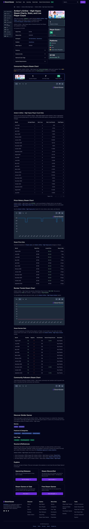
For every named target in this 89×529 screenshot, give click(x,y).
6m (20, 213)
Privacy (34, 526)
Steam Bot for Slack (79, 509)
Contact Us (53, 526)
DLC (28, 506)
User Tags (53, 509)
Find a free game (51, 493)
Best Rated (41, 504)
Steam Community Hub (55, 456)
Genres (52, 504)
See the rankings (25, 479)
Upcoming (28, 2)
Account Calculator (79, 514)
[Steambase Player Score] (60, 29)
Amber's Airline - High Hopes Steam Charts (44, 6)
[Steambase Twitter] (8, 510)
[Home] (14, 6)
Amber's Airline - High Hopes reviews (48, 295)
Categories (53, 506)
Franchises (53, 517)
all (25, 83)
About (48, 526)
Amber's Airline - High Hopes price (26, 209)
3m (20, 83)
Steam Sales (35, 2)
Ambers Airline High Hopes (27, 6)
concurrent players (18, 21)
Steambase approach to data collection (46, 450)
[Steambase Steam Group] (6, 510)
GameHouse (39, 38)
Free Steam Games (67, 511)
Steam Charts (30, 514)
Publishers (53, 514)
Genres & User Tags (20, 57)
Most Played (18, 2)
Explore (83, 2)
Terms (39, 526)
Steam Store (57, 455)
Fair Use (43, 526)
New (24, 2)
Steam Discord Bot (79, 506)
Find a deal (25, 493)
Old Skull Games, (32, 38)
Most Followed (42, 509)
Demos (29, 509)
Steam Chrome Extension (44, 2)
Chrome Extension (78, 504)
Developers (53, 512)
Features (18, 50)
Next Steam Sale (78, 512)
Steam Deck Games (44, 517)
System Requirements (21, 61)
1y (23, 83)
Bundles (29, 512)
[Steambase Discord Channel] (4, 510)
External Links (19, 54)
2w (16, 83)
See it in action (51, 479)
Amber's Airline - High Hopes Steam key (24, 205)
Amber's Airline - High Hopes (53, 458)
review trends (27, 21)
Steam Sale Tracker (67, 504)
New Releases (42, 512)
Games (18, 6)
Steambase (5, 504)
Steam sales (29, 245)
